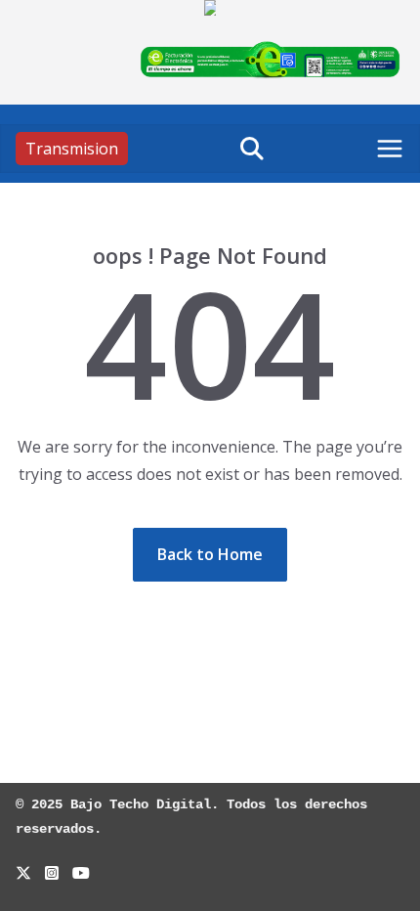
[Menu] (389, 148)
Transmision (71, 148)
